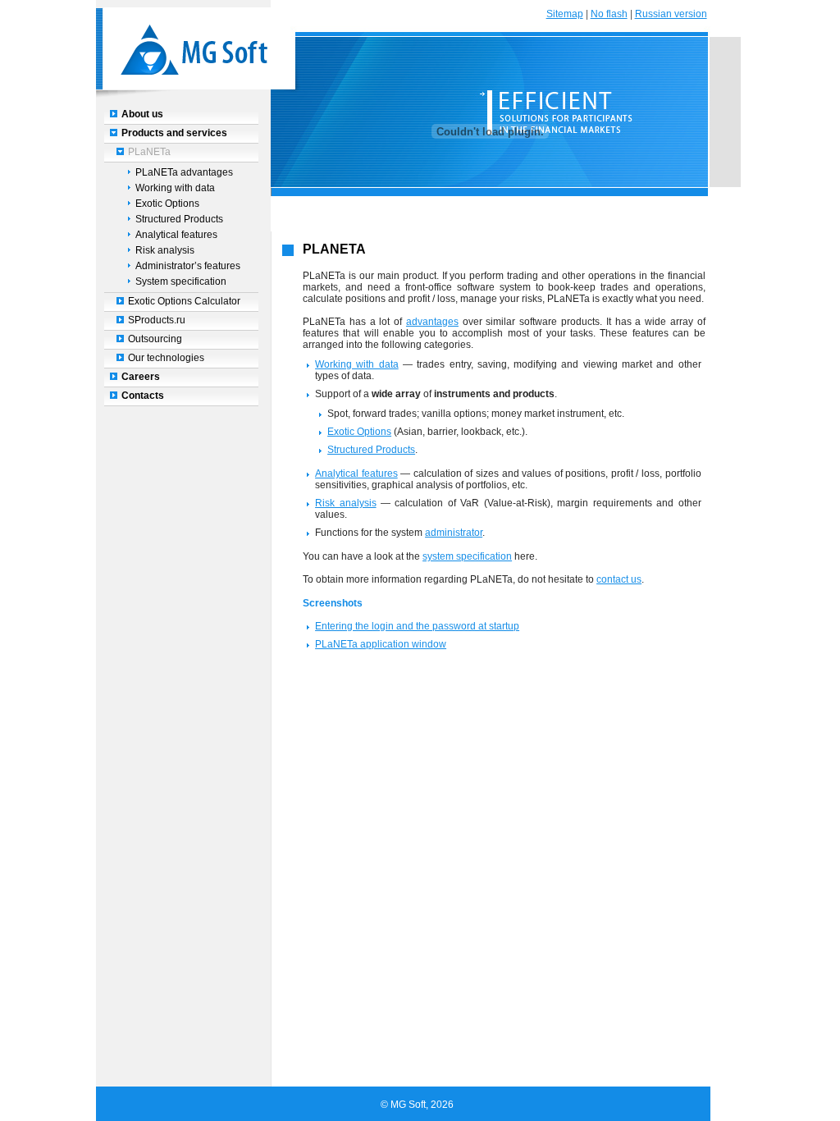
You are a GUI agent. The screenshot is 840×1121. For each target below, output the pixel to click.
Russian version (671, 14)
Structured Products (179, 219)
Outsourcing (155, 339)
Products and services (174, 133)
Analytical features (176, 234)
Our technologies (166, 358)
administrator (453, 532)
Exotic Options (167, 203)
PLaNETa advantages (184, 172)
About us (142, 114)
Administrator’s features (187, 266)
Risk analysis (164, 250)
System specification (180, 281)
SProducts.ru (156, 320)
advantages (432, 321)
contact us (618, 579)
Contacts (142, 395)
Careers (140, 376)
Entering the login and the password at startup (417, 626)
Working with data (175, 188)
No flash (609, 14)
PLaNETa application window (380, 644)
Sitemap (564, 14)
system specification (467, 556)
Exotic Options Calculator (184, 301)
